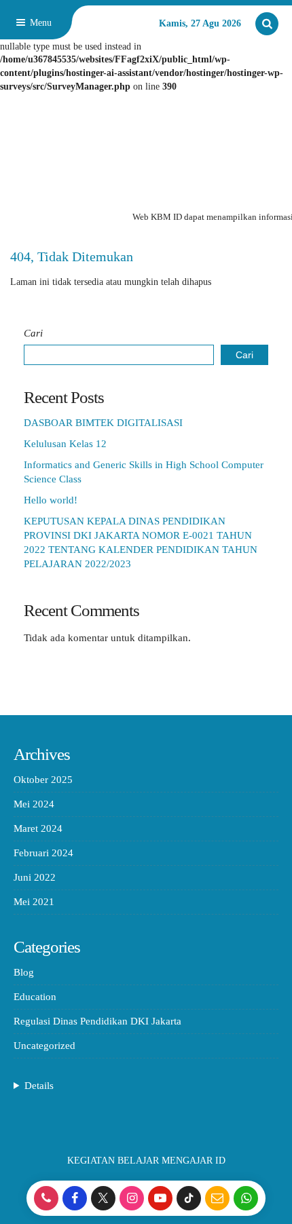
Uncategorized (44, 1045)
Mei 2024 (34, 804)
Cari (33, 333)
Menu (39, 23)
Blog (24, 972)
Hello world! (50, 500)
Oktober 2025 (43, 779)
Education (35, 996)
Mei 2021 (34, 901)
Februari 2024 (43, 852)
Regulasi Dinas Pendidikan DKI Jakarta (97, 1021)
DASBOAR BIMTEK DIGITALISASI (103, 422)
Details (39, 1085)
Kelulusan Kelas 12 (65, 443)
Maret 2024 (38, 828)
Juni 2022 (35, 877)
